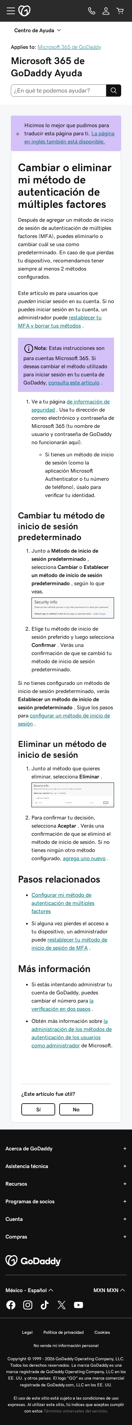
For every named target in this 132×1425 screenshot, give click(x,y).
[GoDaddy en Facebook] (10, 1308)
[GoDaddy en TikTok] (44, 1308)
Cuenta (14, 1219)
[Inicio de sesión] (106, 10)
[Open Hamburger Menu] (8, 11)
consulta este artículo (74, 382)
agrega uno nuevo (84, 858)
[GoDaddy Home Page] (33, 1261)
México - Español (26, 1290)
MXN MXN (105, 1290)
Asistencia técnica (26, 1166)
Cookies (102, 1332)
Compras (16, 1236)
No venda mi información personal (66, 1345)
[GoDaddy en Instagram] (27, 1308)
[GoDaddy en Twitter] (61, 1308)
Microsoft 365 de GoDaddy (69, 47)
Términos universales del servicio (75, 1411)
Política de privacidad (63, 1332)
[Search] (113, 90)
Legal (27, 1332)
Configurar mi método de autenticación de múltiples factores (62, 903)
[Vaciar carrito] (120, 11)
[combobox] (58, 90)
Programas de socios (29, 1201)
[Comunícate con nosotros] (91, 10)
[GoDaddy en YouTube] (78, 1308)
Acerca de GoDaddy (28, 1148)
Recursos (16, 1183)
